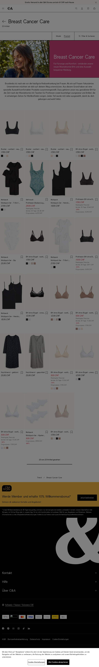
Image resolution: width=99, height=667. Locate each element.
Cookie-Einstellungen (36, 662)
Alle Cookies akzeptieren (58, 662)
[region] (49, 657)
